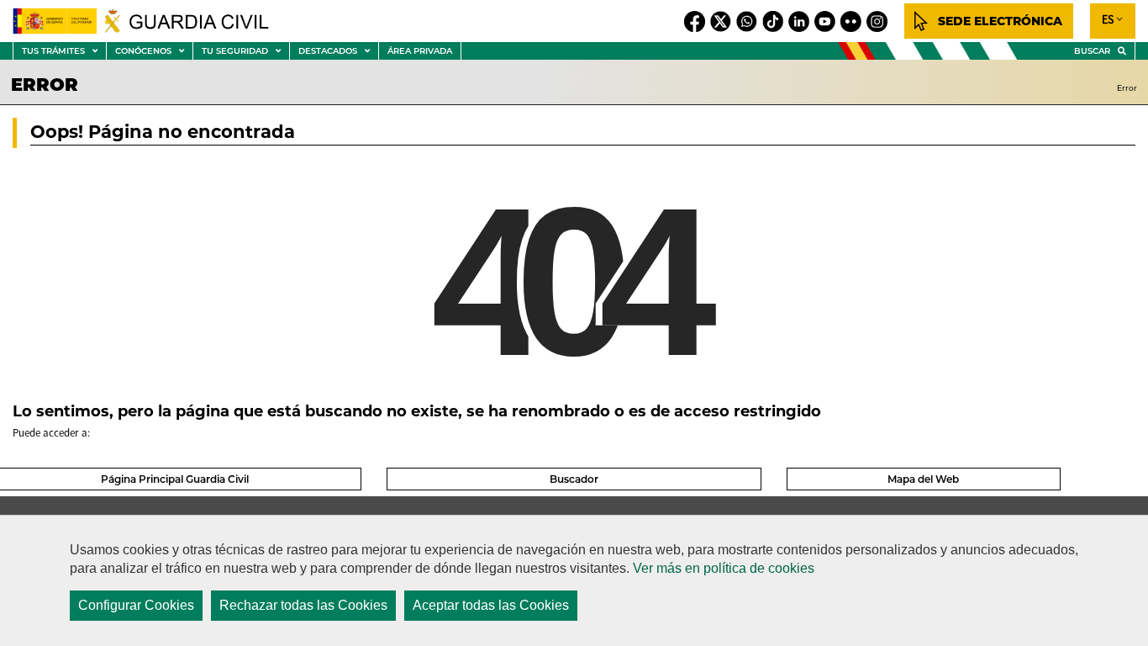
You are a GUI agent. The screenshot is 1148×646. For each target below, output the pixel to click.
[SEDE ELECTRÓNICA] (988, 21)
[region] (574, 580)
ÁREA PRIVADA (419, 50)
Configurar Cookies (136, 605)
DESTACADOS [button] (338, 52)
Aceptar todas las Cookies (491, 605)
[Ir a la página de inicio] (151, 21)
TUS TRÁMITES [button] (64, 52)
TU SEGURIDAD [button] (245, 52)
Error (1127, 88)
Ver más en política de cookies (723, 568)
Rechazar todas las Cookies (303, 605)
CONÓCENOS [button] (153, 52)
